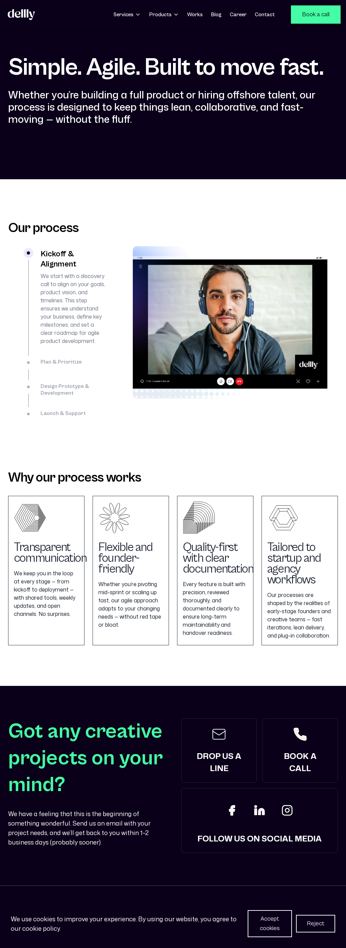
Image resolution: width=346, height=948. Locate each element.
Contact (265, 14)
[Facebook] (232, 810)
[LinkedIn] (259, 810)
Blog (216, 14)
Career (238, 14)
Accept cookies (270, 923)
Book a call (315, 14)
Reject (315, 923)
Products (160, 14)
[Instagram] (287, 810)
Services (123, 14)
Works (195, 14)
